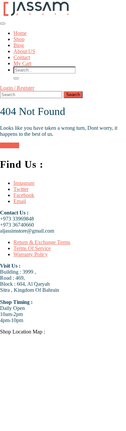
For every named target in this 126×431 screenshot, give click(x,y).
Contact (21, 57)
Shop (19, 39)
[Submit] (16, 78)
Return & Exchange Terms (41, 242)
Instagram (23, 183)
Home (20, 33)
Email (19, 201)
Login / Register (17, 88)
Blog (18, 45)
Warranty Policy (30, 254)
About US (24, 51)
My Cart (22, 63)
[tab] (2, 24)
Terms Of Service (32, 248)
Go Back (9, 145)
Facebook (23, 195)
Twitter (21, 189)
